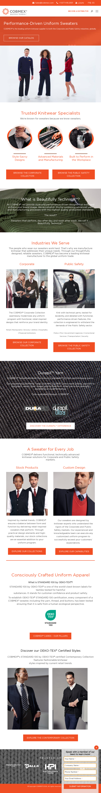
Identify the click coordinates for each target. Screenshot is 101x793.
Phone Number (72, 772)
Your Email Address (74, 778)
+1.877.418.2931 (66, 3)
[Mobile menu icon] (97, 11)
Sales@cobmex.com (44, 3)
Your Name (70, 759)
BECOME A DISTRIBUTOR (78, 11)
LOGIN (80, 3)
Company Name (72, 765)
